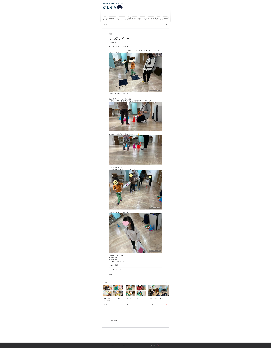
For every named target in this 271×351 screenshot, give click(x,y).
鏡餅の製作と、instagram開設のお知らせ (112, 299)
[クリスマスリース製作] (135, 290)
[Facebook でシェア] (110, 269)
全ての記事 (104, 24)
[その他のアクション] (161, 34)
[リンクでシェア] (120, 269)
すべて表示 (166, 282)
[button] (167, 24)
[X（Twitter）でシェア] (113, 269)
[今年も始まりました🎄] (158, 290)
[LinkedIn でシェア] (117, 269)
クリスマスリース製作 (133, 298)
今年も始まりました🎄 (156, 298)
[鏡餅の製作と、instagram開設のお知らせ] (112, 290)
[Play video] (135, 116)
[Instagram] (158, 345)
